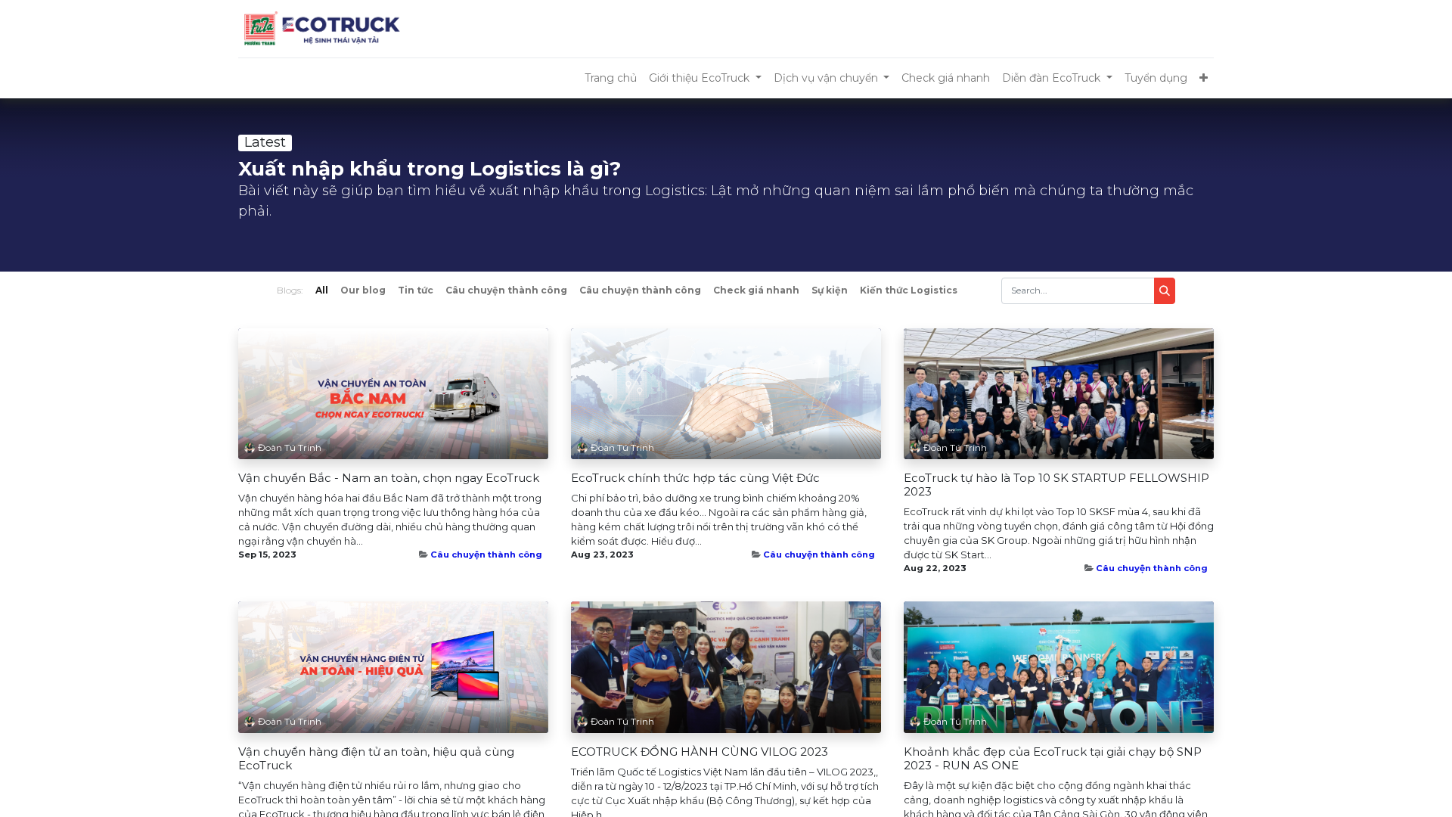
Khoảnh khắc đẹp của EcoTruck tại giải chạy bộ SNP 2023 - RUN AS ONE (1053, 758)
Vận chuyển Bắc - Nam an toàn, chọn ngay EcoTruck (388, 478)
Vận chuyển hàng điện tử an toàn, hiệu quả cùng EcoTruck (376, 758)
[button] (1203, 78)
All (321, 290)
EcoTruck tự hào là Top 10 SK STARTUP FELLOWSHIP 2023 (1056, 485)
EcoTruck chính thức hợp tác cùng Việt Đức (695, 478)
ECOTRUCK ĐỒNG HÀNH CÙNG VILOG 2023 (699, 752)
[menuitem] (611, 78)
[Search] (1164, 291)
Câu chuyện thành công (486, 554)
